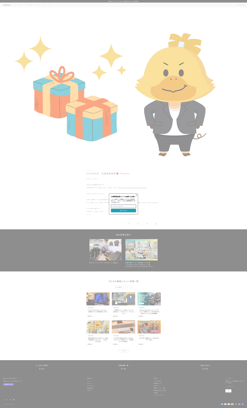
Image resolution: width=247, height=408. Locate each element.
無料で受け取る (123, 210)
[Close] (136, 195)
